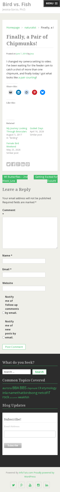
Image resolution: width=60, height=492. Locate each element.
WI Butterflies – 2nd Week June (15, 179)
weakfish (23, 397)
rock (5, 397)
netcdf (43, 392)
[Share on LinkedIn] (23, 164)
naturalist (30, 27)
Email (7, 269)
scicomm (13, 397)
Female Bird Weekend (12, 145)
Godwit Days (36, 128)
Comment (8, 212)
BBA (15, 387)
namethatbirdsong (22, 392)
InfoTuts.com (26, 472)
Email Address (12, 426)
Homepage (13, 27)
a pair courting (27, 77)
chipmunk (32, 388)
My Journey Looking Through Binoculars (16, 130)
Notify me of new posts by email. (10, 329)
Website (7, 283)
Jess (32, 53)
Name (7, 255)
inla (5, 393)
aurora (7, 388)
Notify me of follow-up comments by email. (11, 305)
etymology (49, 388)
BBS (23, 387)
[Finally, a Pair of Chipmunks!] (8, 164)
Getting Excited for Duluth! (46, 179)
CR (39, 388)
